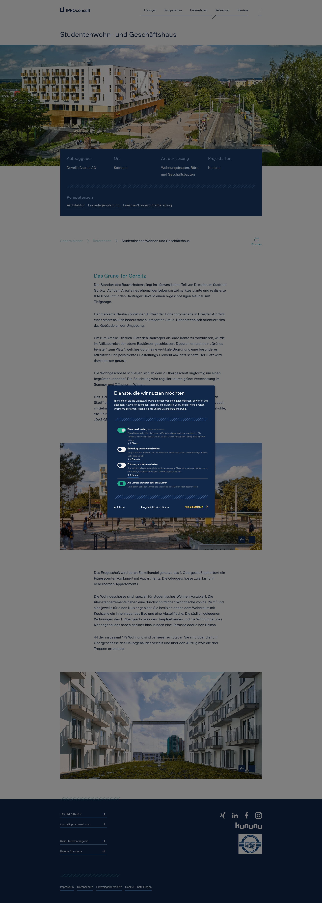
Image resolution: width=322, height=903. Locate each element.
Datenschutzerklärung (174, 408)
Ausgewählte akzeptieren (155, 507)
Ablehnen (119, 507)
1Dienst (133, 443)
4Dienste (133, 459)
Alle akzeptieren (194, 507)
